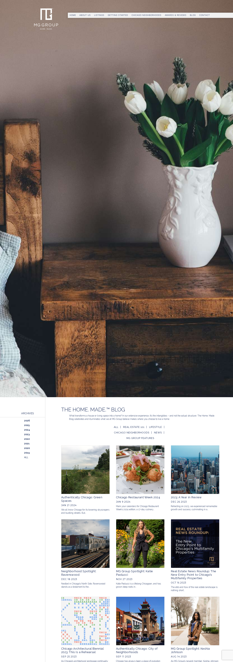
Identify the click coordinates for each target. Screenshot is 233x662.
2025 (27, 425)
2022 (27, 439)
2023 (27, 434)
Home (73, 15)
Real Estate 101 (133, 427)
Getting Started (118, 15)
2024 (27, 429)
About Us (85, 15)
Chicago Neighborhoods (146, 15)
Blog (193, 15)
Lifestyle (155, 427)
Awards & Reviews (175, 15)
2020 (27, 448)
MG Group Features (140, 438)
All (116, 427)
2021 (27, 443)
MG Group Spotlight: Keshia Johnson (190, 650)
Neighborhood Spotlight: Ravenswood (78, 573)
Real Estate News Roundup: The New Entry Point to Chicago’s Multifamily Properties (193, 575)
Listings (99, 15)
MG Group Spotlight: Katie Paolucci (134, 573)
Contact (204, 15)
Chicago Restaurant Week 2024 (138, 497)
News (158, 432)
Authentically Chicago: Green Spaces (81, 499)
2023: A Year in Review (186, 497)
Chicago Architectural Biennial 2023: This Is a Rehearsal (82, 650)
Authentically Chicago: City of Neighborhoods (137, 650)
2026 (27, 420)
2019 (27, 452)
